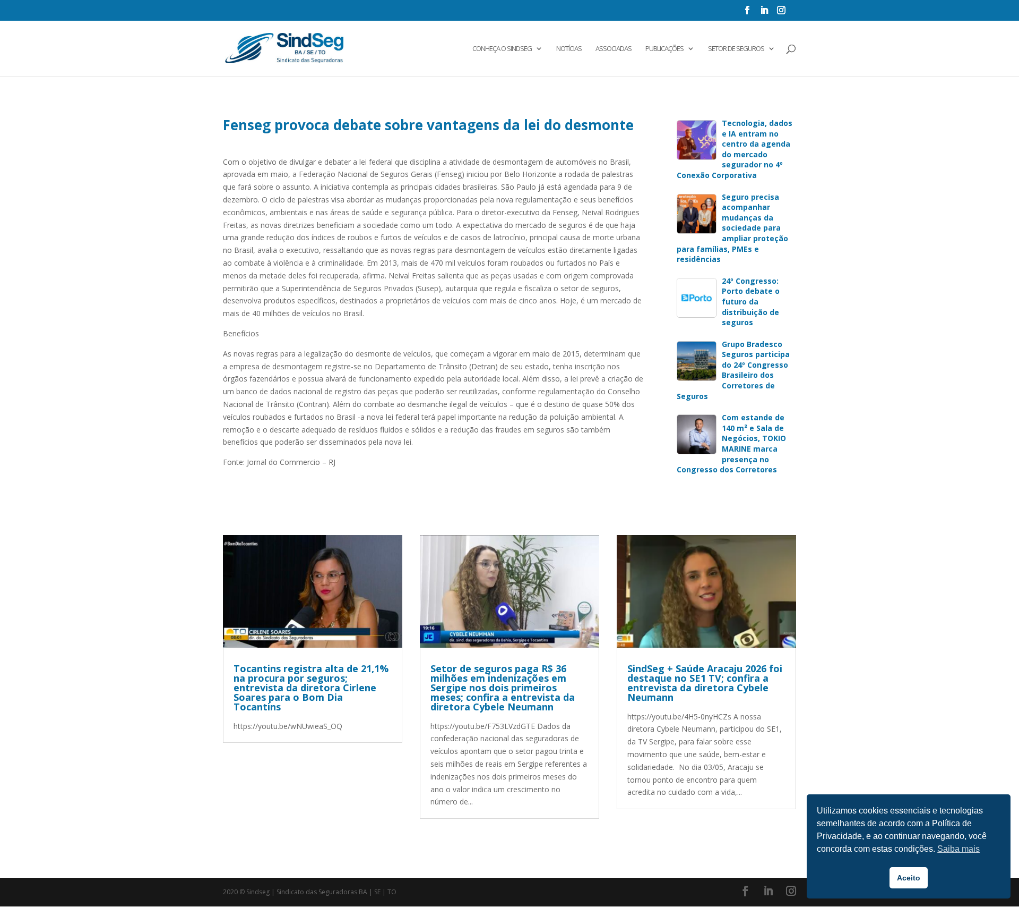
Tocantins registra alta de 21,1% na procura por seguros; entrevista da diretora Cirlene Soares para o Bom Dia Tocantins (311, 687)
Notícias (569, 49)
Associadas (613, 49)
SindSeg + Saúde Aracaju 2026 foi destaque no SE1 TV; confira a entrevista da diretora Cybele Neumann (704, 682)
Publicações (664, 49)
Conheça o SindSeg (502, 49)
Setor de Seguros (736, 49)
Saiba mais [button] (958, 848)
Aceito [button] (908, 878)
